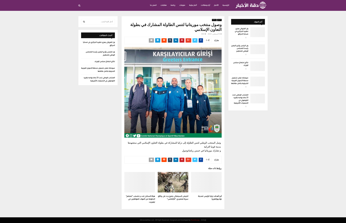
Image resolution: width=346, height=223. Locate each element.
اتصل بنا (153, 5)
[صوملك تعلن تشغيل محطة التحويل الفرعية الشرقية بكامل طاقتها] (257, 81)
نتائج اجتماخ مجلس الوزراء (105, 62)
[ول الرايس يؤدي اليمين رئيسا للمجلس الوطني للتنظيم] (257, 49)
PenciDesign (195, 220)
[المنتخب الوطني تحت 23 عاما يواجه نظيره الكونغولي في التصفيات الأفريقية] (257, 98)
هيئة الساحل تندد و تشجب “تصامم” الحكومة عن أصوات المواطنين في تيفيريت (140, 199)
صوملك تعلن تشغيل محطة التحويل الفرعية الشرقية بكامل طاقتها (239, 80)
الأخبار (216, 5)
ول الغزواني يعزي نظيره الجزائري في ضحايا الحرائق (241, 31)
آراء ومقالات (205, 5)
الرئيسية (226, 5)
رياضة (173, 5)
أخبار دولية (193, 5)
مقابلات (164, 5)
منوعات (182, 5)
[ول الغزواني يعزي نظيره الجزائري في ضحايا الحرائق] (257, 32)
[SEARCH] (84, 21)
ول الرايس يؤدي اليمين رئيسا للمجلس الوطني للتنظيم (239, 48)
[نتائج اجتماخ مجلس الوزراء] (257, 66)
